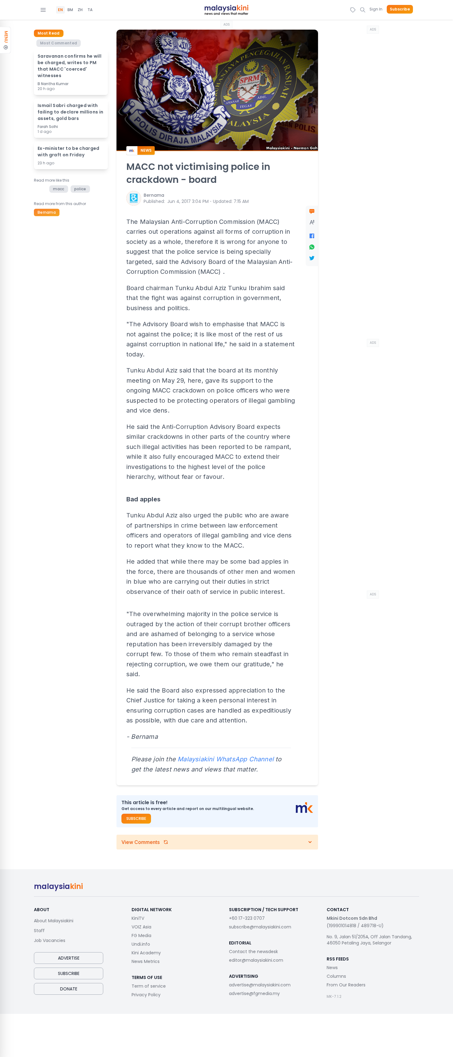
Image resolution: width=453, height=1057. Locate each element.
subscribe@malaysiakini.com (260, 927)
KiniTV (138, 918)
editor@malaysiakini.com (256, 960)
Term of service (149, 986)
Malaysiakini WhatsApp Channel (226, 759)
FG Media (141, 935)
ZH (80, 9)
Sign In (375, 9)
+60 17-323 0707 (247, 918)
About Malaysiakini (53, 921)
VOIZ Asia (141, 927)
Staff (39, 930)
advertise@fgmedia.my (254, 993)
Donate (68, 989)
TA (90, 9)
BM (70, 9)
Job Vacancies (49, 940)
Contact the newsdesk (253, 951)
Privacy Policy (146, 995)
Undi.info (141, 944)
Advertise (69, 958)
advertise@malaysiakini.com (260, 985)
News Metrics (146, 961)
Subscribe (400, 9)
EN (60, 9)
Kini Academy (146, 953)
